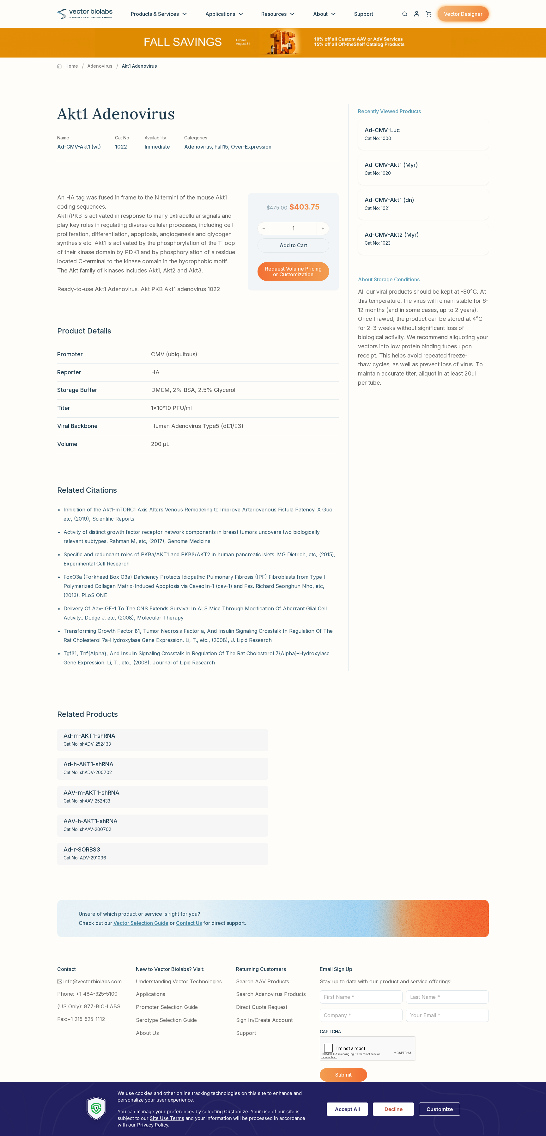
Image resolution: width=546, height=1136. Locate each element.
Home (71, 66)
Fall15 (221, 147)
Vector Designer (463, 14)
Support (363, 14)
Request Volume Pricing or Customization (293, 272)
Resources (274, 14)
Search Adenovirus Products (271, 994)
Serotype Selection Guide (166, 1020)
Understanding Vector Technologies (179, 981)
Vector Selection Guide (140, 923)
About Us (147, 1033)
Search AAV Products (262, 981)
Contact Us (189, 923)
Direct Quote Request (261, 1007)
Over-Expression (251, 147)
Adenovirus (100, 66)
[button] (405, 14)
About (320, 14)
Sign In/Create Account (264, 1020)
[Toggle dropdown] (184, 13)
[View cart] (428, 14)
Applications (220, 14)
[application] (273, 1109)
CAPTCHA (330, 1031)
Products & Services (155, 14)
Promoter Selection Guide (167, 1007)
